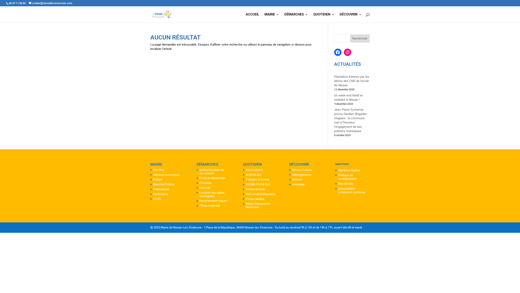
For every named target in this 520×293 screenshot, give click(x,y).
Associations (254, 170)
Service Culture (302, 170)
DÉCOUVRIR (349, 14)
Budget (157, 179)
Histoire (297, 179)
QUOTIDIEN (321, 14)
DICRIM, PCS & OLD (258, 184)
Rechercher (359, 38)
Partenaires (160, 194)
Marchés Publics (164, 184)
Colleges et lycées (257, 179)
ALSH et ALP (253, 174)
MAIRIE (269, 14)
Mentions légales (349, 170)
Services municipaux (166, 174)
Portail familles (255, 199)
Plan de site (345, 183)
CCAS (157, 199)
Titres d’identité (209, 205)
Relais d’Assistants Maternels (258, 205)
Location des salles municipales (211, 194)
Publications (161, 189)
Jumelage (298, 184)
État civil (204, 187)
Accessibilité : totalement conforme (351, 190)
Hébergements (301, 174)
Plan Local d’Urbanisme (260, 194)
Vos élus (158, 170)
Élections (205, 183)
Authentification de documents (211, 171)
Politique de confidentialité (347, 177)
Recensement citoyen (213, 200)
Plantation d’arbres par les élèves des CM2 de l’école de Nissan (351, 81)
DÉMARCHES (294, 14)
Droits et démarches (212, 178)
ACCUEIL (252, 14)
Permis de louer (255, 189)
